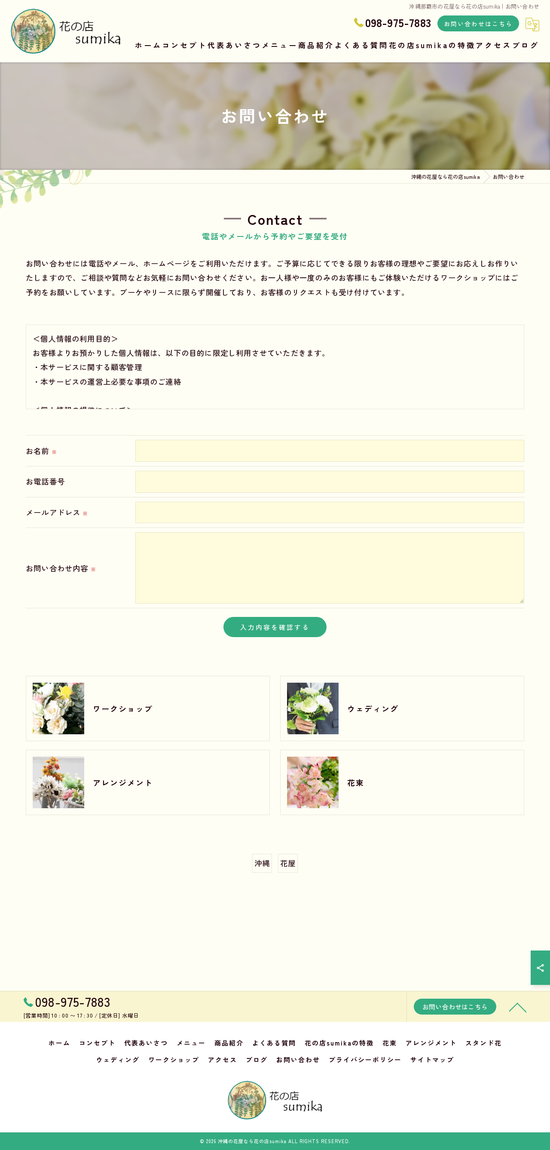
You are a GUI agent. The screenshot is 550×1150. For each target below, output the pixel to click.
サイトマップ (432, 1059)
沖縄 (262, 863)
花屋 (288, 863)
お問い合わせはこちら (478, 23)
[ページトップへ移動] (517, 1006)
